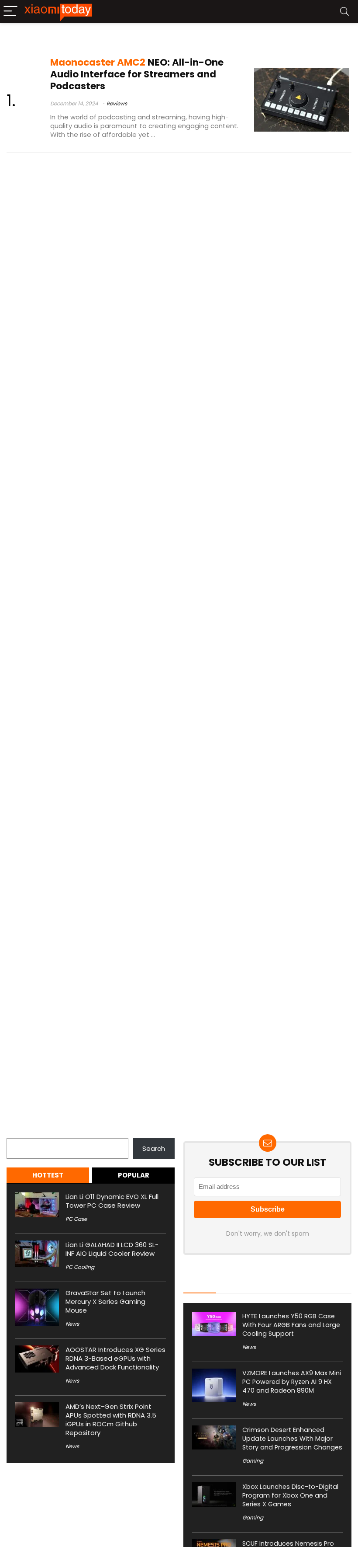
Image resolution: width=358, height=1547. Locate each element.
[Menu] (10, 11)
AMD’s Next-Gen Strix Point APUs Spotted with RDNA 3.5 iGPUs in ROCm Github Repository (110, 1419)
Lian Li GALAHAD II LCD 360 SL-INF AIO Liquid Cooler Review (111, 1249)
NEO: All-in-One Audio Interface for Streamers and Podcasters (137, 74)
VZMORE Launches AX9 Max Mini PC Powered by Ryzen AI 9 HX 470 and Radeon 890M (291, 1382)
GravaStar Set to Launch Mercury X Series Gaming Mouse (105, 1301)
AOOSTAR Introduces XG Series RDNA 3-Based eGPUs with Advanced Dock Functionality (115, 1358)
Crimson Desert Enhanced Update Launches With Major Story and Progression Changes (292, 1438)
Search (18, 1133)
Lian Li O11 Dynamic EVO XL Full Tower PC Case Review (111, 1201)
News (72, 1323)
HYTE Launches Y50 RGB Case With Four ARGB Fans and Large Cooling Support (291, 1325)
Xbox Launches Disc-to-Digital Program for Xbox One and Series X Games (290, 1495)
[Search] (344, 11)
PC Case (76, 1219)
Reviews (117, 103)
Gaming (252, 1460)
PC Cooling (79, 1267)
